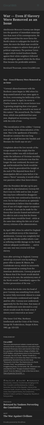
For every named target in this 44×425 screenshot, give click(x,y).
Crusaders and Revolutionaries (17, 385)
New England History (15, 392)
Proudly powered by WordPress (14, 422)
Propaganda (27, 394)
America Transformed (19, 383)
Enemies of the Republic (19, 387)
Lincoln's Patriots (21, 389)
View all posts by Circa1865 (13, 373)
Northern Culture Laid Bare (12, 394)
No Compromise (28, 392)
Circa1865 (9, 5)
